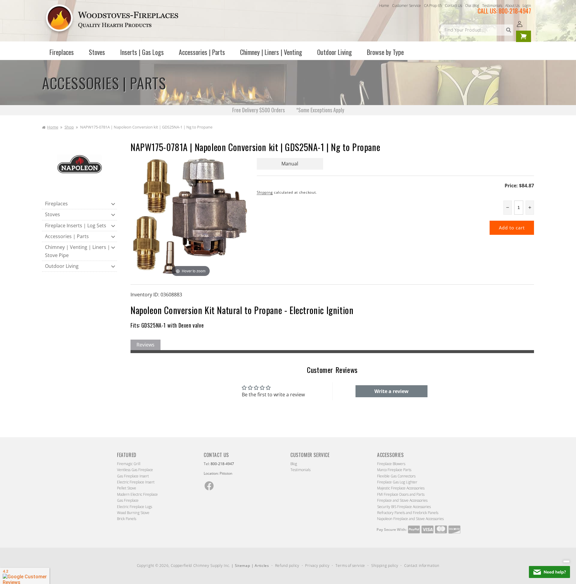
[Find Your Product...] (508, 30)
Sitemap (242, 565)
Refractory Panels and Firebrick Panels (407, 512)
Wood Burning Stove (133, 512)
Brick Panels (126, 518)
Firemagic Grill (128, 463)
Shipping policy (384, 565)
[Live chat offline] (549, 572)
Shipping (265, 192)
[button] (61, 52)
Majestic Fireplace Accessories (400, 488)
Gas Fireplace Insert (133, 476)
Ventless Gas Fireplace (135, 469)
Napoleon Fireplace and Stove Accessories (410, 518)
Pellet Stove (126, 488)
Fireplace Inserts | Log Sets (75, 225)
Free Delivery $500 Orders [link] (259, 110)
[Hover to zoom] (190, 217)
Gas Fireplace (128, 500)
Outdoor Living (62, 266)
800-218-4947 (515, 10)
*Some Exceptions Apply (320, 110)
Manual (289, 163)
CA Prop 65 (433, 5)
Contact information (421, 565)
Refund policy (287, 565)
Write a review (391, 391)
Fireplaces (56, 203)
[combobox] (477, 30)
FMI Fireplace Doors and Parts (400, 494)
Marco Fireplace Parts (394, 469)
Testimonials (492, 5)
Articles (262, 565)
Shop (69, 127)
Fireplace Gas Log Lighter (397, 482)
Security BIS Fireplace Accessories (404, 506)
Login (527, 5)
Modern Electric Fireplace (137, 494)
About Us (512, 5)
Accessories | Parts (67, 236)
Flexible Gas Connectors (396, 476)
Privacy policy (317, 565)
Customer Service (406, 5)
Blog (293, 463)
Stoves (52, 214)
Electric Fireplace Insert (135, 482)
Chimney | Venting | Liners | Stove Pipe (77, 251)
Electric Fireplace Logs (134, 506)
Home (384, 5)
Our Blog (472, 5)
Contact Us (453, 5)
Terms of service (350, 565)
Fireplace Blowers (391, 463)
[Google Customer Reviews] (25, 576)
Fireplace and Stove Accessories (402, 500)
